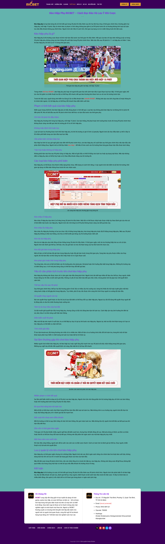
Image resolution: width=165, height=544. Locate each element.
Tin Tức (99, 4)
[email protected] (105, 503)
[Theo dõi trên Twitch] (110, 528)
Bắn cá (79, 4)
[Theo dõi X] (97, 528)
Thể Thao (72, 4)
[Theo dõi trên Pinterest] (100, 528)
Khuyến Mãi (92, 4)
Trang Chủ (49, 4)
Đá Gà (85, 4)
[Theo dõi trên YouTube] (103, 528)
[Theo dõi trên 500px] (106, 528)
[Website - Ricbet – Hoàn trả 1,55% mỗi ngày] (33, 4)
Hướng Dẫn (58, 4)
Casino (65, 4)
